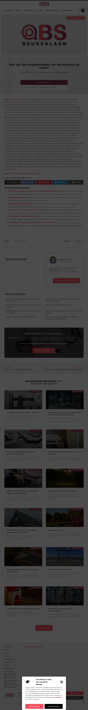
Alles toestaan (34, 706)
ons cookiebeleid (56, 697)
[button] (62, 682)
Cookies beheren (54, 706)
